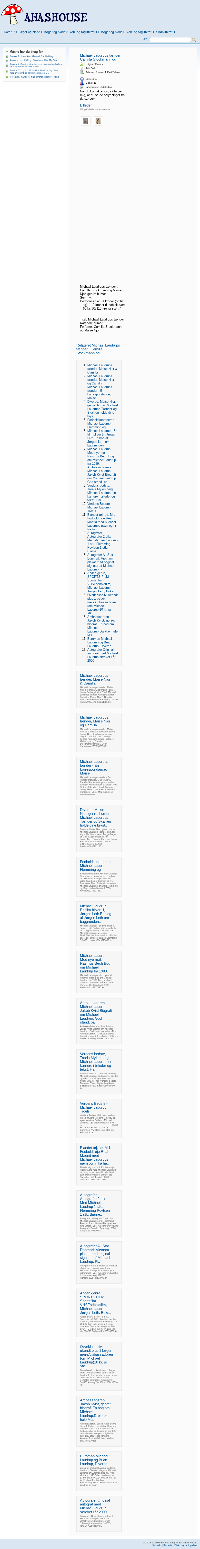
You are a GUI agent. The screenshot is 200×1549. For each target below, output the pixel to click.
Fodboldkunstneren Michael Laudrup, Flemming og (100, 423)
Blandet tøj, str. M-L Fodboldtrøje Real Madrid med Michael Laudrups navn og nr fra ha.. (101, 522)
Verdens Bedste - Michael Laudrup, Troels (99, 507)
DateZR (9, 32)
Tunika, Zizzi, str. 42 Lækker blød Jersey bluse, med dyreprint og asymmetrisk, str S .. (34, 71)
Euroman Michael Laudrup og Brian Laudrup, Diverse (99, 642)
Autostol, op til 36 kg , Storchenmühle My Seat (34, 60)
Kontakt (156, 1545)
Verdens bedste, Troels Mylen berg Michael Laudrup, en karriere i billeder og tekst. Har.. (101, 493)
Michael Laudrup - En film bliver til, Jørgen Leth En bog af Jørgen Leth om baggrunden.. (102, 438)
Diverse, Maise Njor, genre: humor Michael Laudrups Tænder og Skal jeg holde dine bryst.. (102, 409)
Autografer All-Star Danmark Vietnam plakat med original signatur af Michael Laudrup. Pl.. (100, 562)
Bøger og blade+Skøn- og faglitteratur (70, 32)
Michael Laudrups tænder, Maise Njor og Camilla (100, 379)
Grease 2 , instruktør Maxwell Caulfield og (31, 56)
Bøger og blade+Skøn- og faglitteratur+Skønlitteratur (138, 32)
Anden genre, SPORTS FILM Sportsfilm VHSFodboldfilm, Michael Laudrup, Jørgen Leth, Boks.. (101, 582)
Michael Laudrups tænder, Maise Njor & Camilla (102, 368)
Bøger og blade (29, 32)
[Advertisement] (102, 209)
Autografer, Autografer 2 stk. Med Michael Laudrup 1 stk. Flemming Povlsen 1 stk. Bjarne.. (102, 542)
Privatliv (167, 1545)
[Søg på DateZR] (194, 40)
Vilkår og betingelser (185, 1545)
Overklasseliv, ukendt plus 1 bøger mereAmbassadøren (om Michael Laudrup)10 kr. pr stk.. (102, 604)
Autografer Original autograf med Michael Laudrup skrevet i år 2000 (102, 655)
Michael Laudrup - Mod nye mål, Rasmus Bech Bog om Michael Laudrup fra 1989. (101, 456)
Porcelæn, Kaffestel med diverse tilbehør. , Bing (34, 77)
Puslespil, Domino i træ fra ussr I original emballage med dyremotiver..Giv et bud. (36, 65)
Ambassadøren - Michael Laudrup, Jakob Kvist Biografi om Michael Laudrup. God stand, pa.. (102, 474)
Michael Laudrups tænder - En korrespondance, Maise (99, 392)
